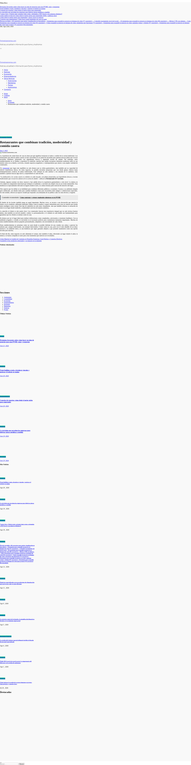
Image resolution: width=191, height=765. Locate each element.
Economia (3, 137)
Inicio (6, 70)
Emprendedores (10, 76)
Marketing (12, 83)
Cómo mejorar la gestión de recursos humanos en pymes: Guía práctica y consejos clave (16, 683)
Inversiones (12, 81)
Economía (7, 74)
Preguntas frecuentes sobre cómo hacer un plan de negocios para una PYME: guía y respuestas (17, 341)
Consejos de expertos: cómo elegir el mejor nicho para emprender (4, 739)
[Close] (1, 762)
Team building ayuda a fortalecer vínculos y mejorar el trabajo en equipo (5, 254)
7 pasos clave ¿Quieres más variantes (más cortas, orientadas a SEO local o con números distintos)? (5, 284)
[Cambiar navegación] (1, 48)
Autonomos (7, 297)
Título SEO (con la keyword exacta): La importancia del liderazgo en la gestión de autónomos (16, 662)
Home (6, 94)
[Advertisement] (95, 121)
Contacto (7, 89)
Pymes (10, 85)
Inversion (7, 304)
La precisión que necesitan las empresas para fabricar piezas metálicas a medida (4, 268)
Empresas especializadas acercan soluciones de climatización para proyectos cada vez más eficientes (17, 583)
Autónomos (12, 87)
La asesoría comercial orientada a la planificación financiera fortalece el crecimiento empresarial (17, 620)
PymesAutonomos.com (8, 41)
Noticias (7, 72)
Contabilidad (8, 299)
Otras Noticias (9, 78)
